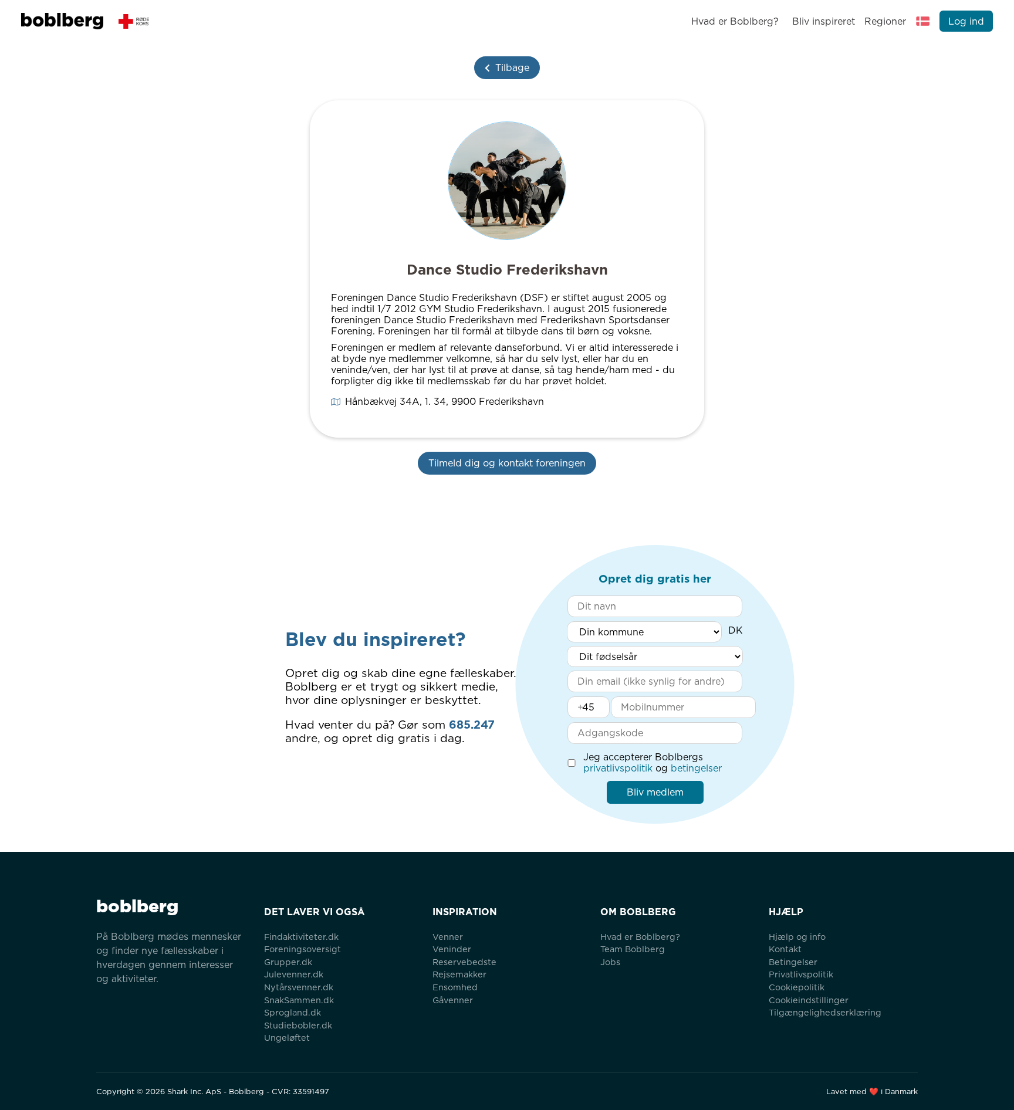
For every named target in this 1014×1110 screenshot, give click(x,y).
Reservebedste (464, 962)
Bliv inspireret (823, 21)
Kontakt (785, 949)
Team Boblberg (632, 949)
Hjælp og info (797, 937)
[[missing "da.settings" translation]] (923, 21)
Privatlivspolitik (801, 974)
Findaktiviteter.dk (301, 937)
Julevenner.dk (293, 974)
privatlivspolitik (618, 768)
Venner (447, 937)
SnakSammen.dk (299, 1000)
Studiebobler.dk (298, 1025)
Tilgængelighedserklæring (825, 1012)
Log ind (966, 21)
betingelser (696, 768)
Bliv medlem (655, 792)
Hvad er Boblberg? (735, 21)
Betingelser (793, 962)
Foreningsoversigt (302, 949)
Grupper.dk (288, 962)
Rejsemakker (459, 974)
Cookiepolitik (796, 987)
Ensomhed (455, 987)
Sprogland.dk (292, 1012)
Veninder (451, 949)
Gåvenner (452, 1000)
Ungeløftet (287, 1038)
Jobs (610, 962)
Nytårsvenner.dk (298, 987)
